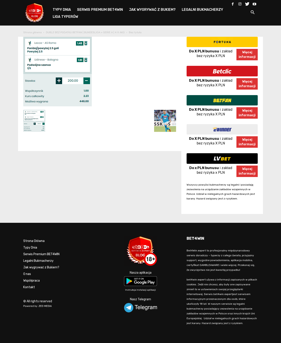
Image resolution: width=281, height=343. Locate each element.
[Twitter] (247, 3)
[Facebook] (232, 3)
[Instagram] (240, 3)
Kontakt (29, 287)
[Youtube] (254, 3)
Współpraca (31, 280)
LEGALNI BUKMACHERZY (202, 9)
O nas (27, 274)
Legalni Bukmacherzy (38, 261)
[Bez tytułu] (57, 105)
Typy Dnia (30, 247)
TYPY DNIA (62, 9)
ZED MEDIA (45, 306)
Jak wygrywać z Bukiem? (41, 267)
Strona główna (32, 32)
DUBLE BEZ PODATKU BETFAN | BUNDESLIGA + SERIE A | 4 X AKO (85, 32)
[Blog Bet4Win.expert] (36, 12)
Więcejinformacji (247, 54)
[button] (252, 13)
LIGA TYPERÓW (65, 17)
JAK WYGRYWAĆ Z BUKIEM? (152, 9)
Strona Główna (34, 241)
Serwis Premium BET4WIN (41, 254)
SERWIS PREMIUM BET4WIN (100, 9)
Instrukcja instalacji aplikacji (140, 290)
